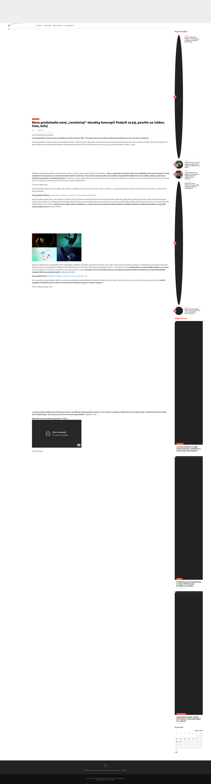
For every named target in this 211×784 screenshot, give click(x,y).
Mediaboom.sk (88, 770)
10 (176, 741)
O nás (95, 770)
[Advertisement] (105, 11)
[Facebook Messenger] (37, 135)
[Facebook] (34, 135)
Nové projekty (58, 25)
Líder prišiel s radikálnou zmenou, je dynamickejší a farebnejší (73, 195)
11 (180, 741)
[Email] (48, 135)
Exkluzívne (47, 25)
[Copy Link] (51, 135)
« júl (176, 752)
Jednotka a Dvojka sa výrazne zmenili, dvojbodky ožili (67, 276)
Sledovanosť (69, 25)
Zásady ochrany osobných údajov (109, 770)
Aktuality (39, 25)
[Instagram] (44, 135)
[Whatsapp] (41, 135)
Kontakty (124, 770)
